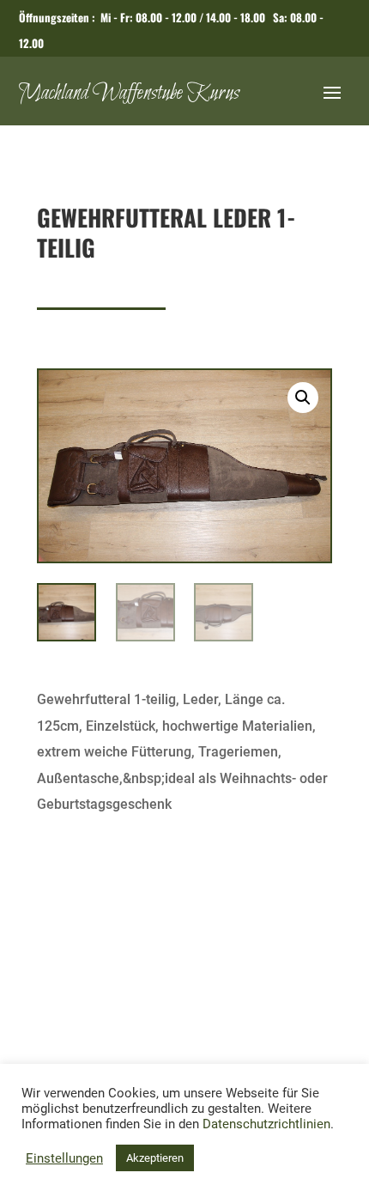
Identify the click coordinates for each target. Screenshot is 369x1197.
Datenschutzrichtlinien (266, 1124)
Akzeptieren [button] (155, 1157)
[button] (302, 397)
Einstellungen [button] (64, 1158)
